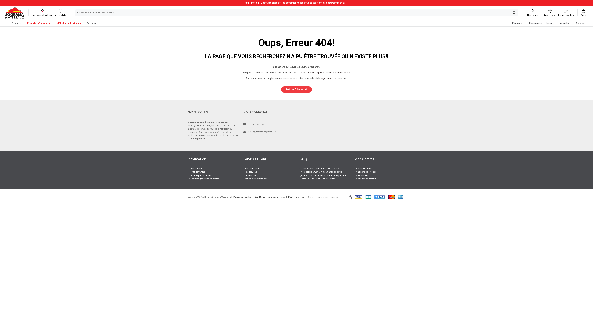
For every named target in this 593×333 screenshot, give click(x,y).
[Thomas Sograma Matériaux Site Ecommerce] (14, 13)
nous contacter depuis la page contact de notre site (325, 72)
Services (91, 23)
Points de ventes (197, 171)
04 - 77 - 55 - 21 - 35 (255, 124)
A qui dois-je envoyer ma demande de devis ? (322, 171)
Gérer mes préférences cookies (323, 197)
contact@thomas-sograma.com (261, 131)
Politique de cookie (242, 196)
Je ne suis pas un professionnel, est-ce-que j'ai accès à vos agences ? (333, 175)
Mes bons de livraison (366, 171)
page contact (327, 78)
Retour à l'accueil (296, 89)
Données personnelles (200, 175)
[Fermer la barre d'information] (589, 3)
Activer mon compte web (256, 178)
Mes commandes (364, 168)
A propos (580, 23)
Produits (16, 23)
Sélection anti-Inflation (69, 23)
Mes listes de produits (366, 178)
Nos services (251, 171)
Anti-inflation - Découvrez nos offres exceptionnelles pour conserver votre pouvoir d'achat (295, 2)
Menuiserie (517, 23)
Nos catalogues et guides (541, 23)
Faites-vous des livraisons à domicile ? (318, 178)
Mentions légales (296, 196)
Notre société (195, 168)
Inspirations (565, 23)
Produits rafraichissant (39, 23)
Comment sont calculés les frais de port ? (320, 168)
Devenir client (251, 175)
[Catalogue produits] (8, 22)
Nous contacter (252, 168)
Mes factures (362, 175)
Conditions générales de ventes (204, 178)
